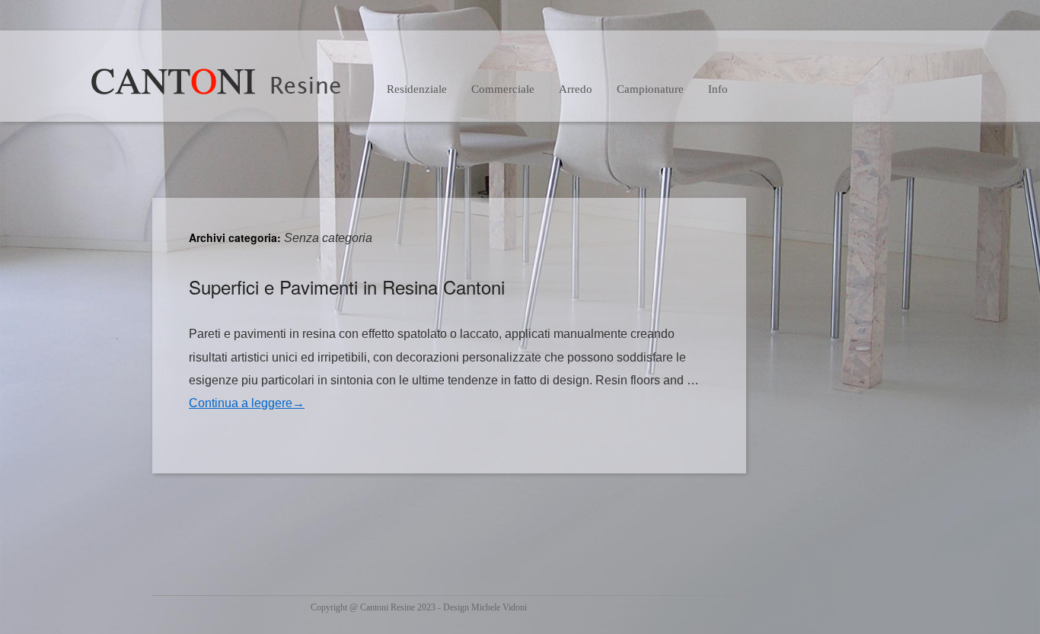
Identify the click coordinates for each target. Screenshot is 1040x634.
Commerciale (502, 89)
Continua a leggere (247, 403)
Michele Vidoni (499, 607)
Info (718, 89)
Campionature (650, 89)
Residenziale (417, 89)
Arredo (575, 89)
